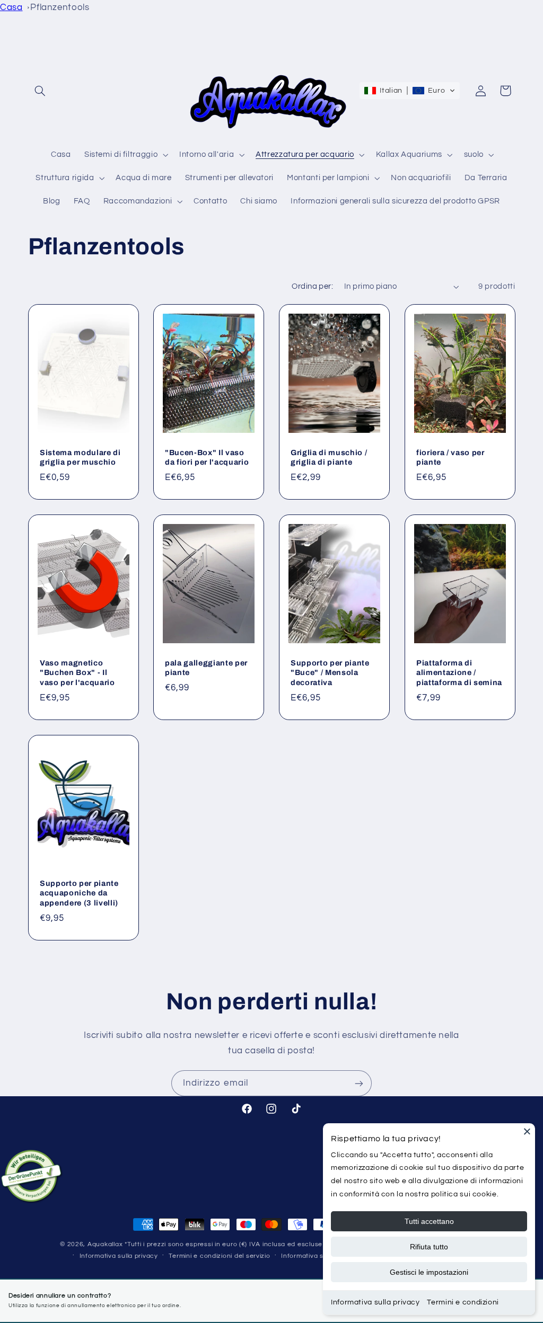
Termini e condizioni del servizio (219, 1256)
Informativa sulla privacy (119, 1256)
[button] (40, 90)
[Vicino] (527, 1131)
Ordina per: (312, 286)
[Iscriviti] (359, 1083)
